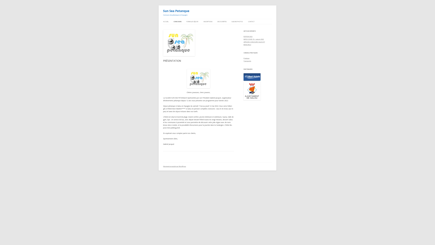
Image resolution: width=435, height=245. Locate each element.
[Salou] (258, 91)
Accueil (166, 22)
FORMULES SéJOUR (192, 22)
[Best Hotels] (258, 77)
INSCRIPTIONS (208, 22)
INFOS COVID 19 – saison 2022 (254, 39)
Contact (251, 22)
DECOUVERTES (222, 22)
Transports (247, 61)
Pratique (246, 58)
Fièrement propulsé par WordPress (174, 166)
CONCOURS (177, 22)
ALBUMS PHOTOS (237, 22)
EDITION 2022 (248, 37)
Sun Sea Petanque (176, 11)
